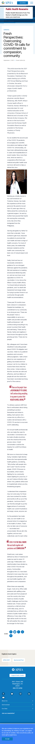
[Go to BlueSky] (14, 631)
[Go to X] (18, 631)
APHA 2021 (6, 660)
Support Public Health (17, 675)
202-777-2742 (17, 688)
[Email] (10, 635)
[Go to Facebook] (10, 631)
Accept (7, 738)
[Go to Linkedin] (22, 631)
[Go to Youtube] (3, 697)
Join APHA (22, 3)
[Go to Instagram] (20, 693)
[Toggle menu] (31, 3)
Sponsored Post (19, 660)
